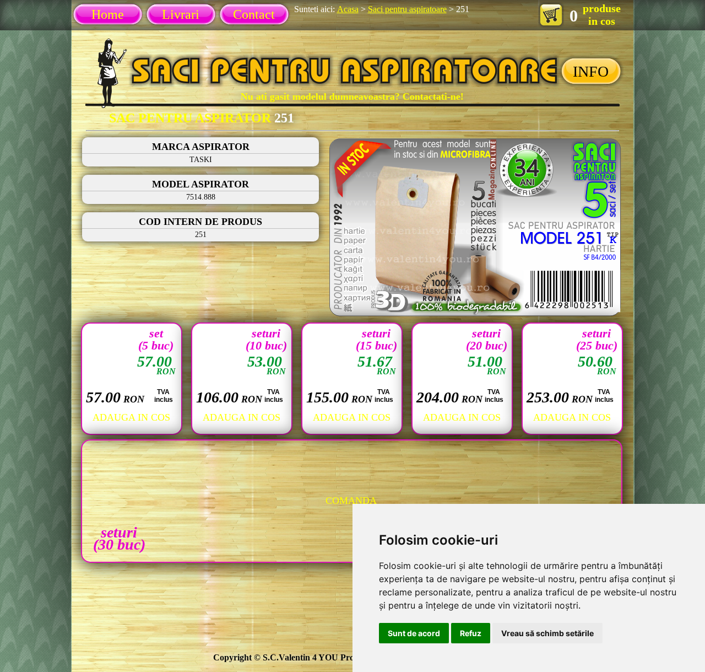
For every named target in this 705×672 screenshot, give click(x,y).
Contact (254, 14)
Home (107, 14)
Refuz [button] (470, 633)
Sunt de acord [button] (414, 633)
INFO (591, 71)
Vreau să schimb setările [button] (547, 633)
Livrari (180, 14)
